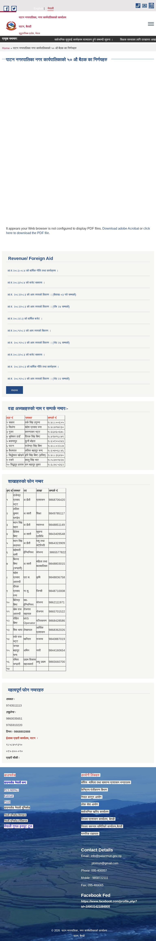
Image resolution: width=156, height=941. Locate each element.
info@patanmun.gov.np (106, 856)
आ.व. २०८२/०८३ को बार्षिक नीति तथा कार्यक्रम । (33, 366)
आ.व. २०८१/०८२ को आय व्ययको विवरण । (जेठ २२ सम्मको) (39, 378)
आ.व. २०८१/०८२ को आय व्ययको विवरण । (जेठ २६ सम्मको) (39, 342)
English (38, 8)
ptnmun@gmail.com (105, 863)
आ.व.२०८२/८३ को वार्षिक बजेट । (25, 318)
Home (6, 48)
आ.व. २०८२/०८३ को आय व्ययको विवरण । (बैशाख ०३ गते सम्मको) (42, 294)
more (14, 390)
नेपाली (51, 8)
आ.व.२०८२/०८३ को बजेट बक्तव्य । (26, 354)
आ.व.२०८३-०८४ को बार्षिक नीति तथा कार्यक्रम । (33, 270)
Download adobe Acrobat (121, 228)
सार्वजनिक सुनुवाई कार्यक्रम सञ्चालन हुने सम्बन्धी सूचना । (76, 39)
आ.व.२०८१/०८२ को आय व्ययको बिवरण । (29, 330)
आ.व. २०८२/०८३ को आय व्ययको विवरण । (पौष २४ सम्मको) (39, 306)
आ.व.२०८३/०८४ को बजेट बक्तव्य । (26, 282)
